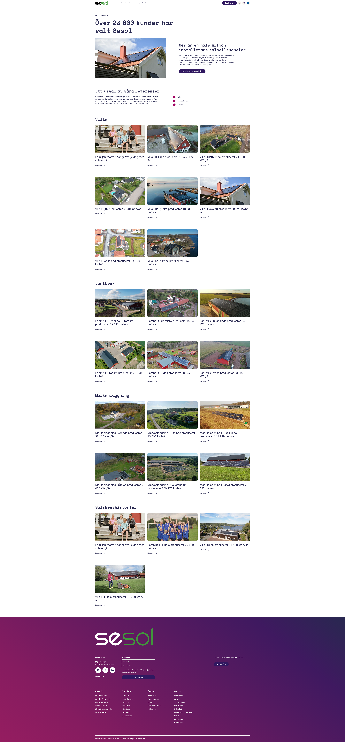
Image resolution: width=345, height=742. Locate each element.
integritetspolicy (131, 672)
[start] (108, 3)
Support (140, 3)
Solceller (124, 3)
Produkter (132, 3)
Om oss (147, 3)
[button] (240, 3)
